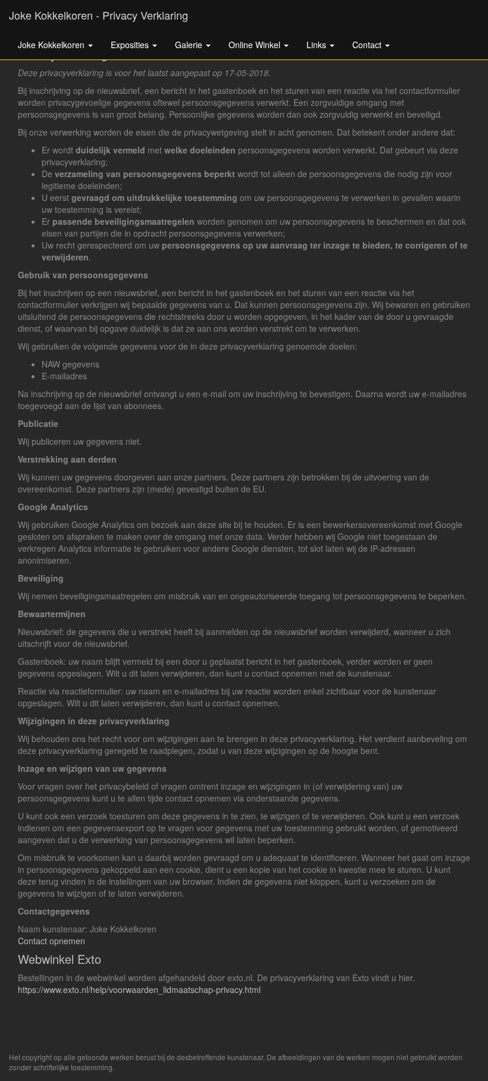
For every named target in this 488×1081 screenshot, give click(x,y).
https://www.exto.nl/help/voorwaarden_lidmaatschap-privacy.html (139, 989)
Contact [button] (368, 45)
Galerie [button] (190, 45)
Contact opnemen (51, 941)
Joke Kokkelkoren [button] (52, 45)
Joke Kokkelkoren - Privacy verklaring (98, 15)
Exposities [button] (131, 45)
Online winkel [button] (256, 45)
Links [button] (317, 45)
